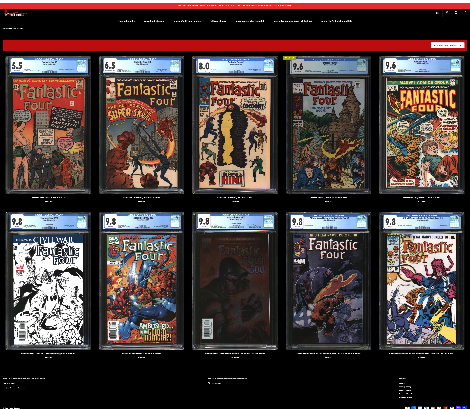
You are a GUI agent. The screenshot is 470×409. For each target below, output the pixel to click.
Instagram (216, 383)
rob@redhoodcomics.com (14, 388)
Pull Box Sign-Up (218, 21)
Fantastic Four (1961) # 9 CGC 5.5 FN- (48, 198)
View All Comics (126, 21)
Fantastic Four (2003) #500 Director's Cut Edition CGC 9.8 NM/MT (235, 354)
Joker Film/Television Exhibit (336, 21)
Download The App (154, 21)
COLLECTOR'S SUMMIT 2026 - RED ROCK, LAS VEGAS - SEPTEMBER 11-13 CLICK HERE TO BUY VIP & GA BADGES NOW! (235, 6)
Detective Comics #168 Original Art (293, 21)
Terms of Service (406, 394)
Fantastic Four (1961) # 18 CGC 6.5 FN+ (141, 198)
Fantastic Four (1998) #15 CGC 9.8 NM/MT (141, 354)
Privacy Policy (405, 387)
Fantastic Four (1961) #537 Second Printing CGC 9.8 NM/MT (48, 354)
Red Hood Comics (12, 408)
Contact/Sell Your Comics (187, 21)
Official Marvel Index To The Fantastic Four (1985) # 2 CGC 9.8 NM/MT (328, 354)
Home (5, 28)
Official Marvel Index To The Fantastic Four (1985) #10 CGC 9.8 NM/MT (421, 354)
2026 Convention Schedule (250, 21)
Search (402, 383)
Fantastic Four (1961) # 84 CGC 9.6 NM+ (328, 198)
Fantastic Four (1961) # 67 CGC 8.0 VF (235, 198)
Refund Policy (405, 390)
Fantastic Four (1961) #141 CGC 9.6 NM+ (422, 198)
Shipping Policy (405, 397)
